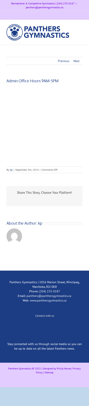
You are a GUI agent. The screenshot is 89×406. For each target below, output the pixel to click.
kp (11, 169)
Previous (63, 61)
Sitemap (48, 372)
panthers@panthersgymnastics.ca (44, 7)
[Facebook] (50, 326)
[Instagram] (44, 326)
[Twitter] (38, 326)
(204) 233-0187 (49, 291)
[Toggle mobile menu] (81, 26)
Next (76, 61)
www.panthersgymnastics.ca (48, 300)
